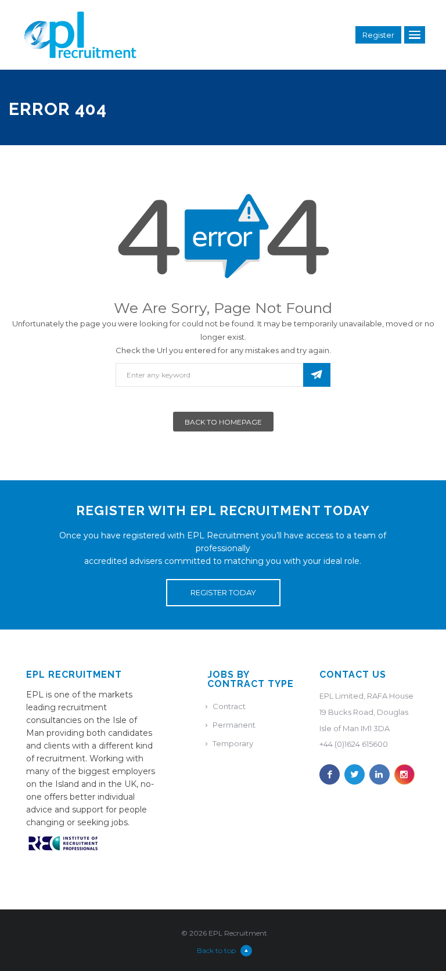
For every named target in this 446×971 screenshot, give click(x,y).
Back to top (216, 950)
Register (378, 34)
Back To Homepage (223, 422)
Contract (229, 706)
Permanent (234, 724)
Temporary (233, 743)
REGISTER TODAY (223, 592)
